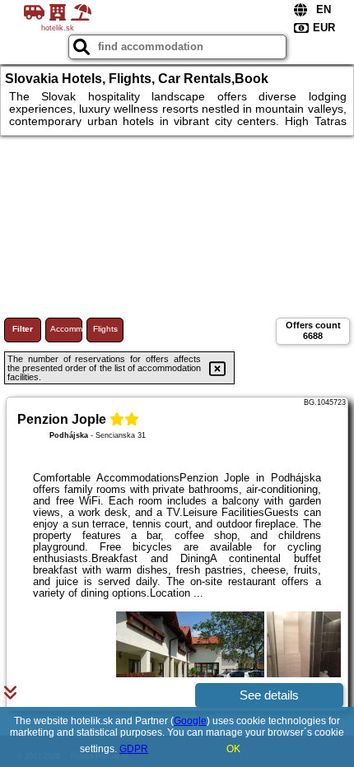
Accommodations (66, 328)
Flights (105, 328)
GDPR (133, 749)
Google (190, 721)
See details (269, 695)
